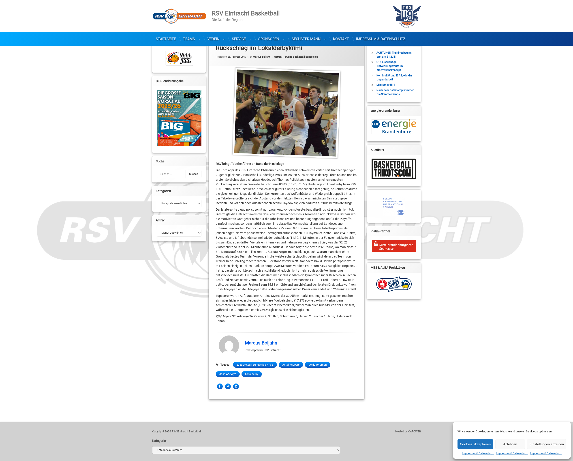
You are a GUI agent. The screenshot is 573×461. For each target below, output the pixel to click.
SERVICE (239, 39)
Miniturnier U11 (385, 84)
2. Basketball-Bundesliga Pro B (255, 364)
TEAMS (189, 39)
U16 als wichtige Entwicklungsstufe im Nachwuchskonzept (389, 66)
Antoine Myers (290, 364)
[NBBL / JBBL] (179, 58)
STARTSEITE (166, 39)
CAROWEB (414, 431)
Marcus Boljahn (261, 56)
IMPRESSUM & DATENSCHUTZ (380, 39)
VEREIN (213, 39)
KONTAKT (341, 39)
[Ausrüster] (394, 169)
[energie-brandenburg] (394, 126)
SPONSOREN (268, 39)
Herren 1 (279, 56)
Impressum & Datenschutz (478, 453)
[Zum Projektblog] (394, 284)
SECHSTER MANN (306, 39)
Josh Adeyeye (227, 374)
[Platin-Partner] (394, 246)
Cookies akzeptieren (475, 444)
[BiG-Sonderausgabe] (179, 118)
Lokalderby (251, 374)
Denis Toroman (317, 364)
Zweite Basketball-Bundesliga (301, 56)
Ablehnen (510, 444)
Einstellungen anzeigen (547, 444)
